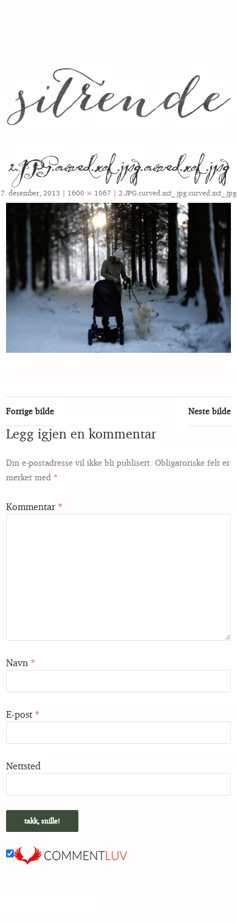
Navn (20, 662)
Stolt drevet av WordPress (47, 908)
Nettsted (23, 766)
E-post (23, 714)
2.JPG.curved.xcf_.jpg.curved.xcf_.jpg (177, 192)
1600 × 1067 (89, 192)
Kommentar (34, 506)
